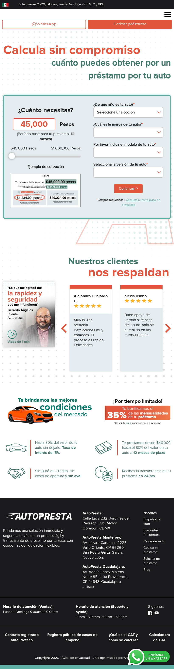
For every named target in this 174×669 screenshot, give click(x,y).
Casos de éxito (154, 541)
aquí (128, 423)
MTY (92, 4)
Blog (146, 570)
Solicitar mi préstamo (151, 561)
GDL (101, 4)
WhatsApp (46, 24)
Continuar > (128, 188)
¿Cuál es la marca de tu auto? (118, 124)
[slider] (11, 156)
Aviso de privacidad (76, 658)
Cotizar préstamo (130, 24)
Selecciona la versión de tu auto (120, 164)
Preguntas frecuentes (151, 532)
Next (168, 328)
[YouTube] (156, 612)
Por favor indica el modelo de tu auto (124, 144)
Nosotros (150, 513)
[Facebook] (150, 612)
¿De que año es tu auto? (114, 104)
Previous (64, 328)
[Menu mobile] (167, 15)
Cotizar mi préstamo (151, 550)
